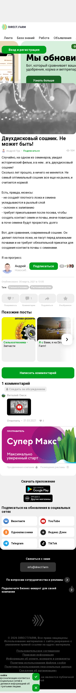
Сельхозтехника (18, 287)
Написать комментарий (38, 373)
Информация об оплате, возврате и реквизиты (38, 658)
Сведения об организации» (38, 670)
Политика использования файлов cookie (38, 662)
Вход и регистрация (24, 50)
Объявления (62, 38)
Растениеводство (41, 287)
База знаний (25, 38)
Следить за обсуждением (27, 389)
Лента (8, 38)
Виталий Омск (16, 395)
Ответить (13, 420)
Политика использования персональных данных (38, 666)
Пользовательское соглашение (38, 651)
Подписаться (30, 150)
